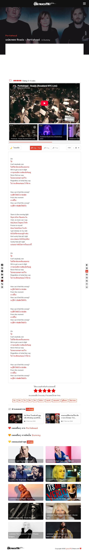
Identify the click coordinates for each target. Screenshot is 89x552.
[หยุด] (86, 268)
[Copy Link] (2, 284)
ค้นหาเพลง (73, 400)
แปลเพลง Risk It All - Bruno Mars (21, 518)
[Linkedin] (2, 274)
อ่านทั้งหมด (30, 409)
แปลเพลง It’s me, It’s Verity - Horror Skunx (62, 499)
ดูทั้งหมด (64, 400)
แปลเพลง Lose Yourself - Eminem (21, 461)
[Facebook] (2, 265)
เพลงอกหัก (56, 400)
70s (25, 400)
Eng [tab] (47, 148)
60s (19, 400)
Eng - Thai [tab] (37, 148)
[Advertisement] (44, 61)
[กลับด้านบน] (86, 284)
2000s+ (41, 400)
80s (30, 400)
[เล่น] (86, 265)
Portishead (11, 35)
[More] (2, 287)
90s (35, 400)
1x (87, 271)
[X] (2, 268)
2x (87, 274)
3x (87, 278)
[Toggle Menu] (84, 3)
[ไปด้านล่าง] (86, 287)
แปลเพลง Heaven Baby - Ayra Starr (21, 499)
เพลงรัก (48, 400)
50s (14, 400)
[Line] (2, 271)
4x (87, 281)
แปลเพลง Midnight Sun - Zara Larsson (60, 461)
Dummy (46, 40)
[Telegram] (2, 277)
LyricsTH (68, 548)
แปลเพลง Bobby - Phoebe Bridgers (59, 480)
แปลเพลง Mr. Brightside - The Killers (22, 480)
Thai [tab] (56, 148)
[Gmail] (2, 280)
